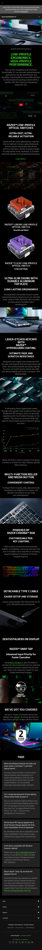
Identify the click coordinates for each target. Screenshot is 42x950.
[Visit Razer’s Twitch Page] (29, 942)
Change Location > (26, 935)
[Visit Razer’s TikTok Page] (25, 942)
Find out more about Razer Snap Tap (17, 891)
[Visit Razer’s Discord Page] (32, 942)
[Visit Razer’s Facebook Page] (10, 942)
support (16, 717)
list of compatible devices (25, 852)
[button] (2, 2)
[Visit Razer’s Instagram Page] (13, 942)
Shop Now (24, 11)
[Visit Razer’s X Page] (19, 942)
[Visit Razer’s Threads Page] (16, 942)
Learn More (21, 159)
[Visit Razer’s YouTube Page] (22, 942)
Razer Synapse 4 (16, 663)
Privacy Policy (19, 927)
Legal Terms (10, 927)
